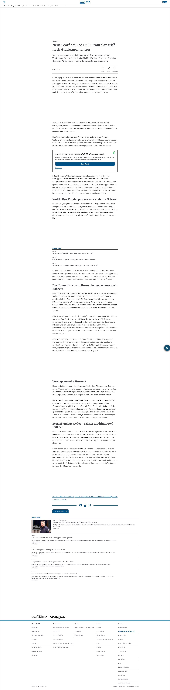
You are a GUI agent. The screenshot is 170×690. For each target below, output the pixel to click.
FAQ (119, 663)
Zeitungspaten (122, 671)
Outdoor (99, 647)
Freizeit (99, 624)
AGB (127, 686)
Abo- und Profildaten (38, 635)
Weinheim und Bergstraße (61, 627)
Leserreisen (100, 655)
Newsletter (35, 643)
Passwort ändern (37, 651)
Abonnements (122, 627)
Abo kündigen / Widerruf (126, 631)
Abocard (120, 639)
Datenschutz (122, 686)
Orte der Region (58, 635)
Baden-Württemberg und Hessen (63, 643)
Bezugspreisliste (123, 679)
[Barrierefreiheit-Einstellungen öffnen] (167, 348)
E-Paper (34, 639)
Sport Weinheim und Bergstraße (84, 627)
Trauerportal (122, 651)
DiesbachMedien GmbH (39, 686)
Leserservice (122, 635)
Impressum (58, 168)
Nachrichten (57, 624)
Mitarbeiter (121, 675)
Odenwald (56, 631)
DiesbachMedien (123, 667)
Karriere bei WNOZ (124, 683)
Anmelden (35, 627)
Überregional (79, 635)
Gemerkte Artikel (37, 647)
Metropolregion (58, 639)
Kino (98, 643)
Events (99, 627)
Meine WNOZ (36, 624)
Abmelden (35, 655)
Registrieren (35, 631)
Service (120, 624)
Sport (76, 624)
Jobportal (121, 655)
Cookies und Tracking (133, 686)
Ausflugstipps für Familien (105, 639)
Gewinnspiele (101, 651)
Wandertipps (101, 635)
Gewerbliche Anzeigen (125, 643)
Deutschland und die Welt (61, 647)
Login (165, 2)
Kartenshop (100, 631)
